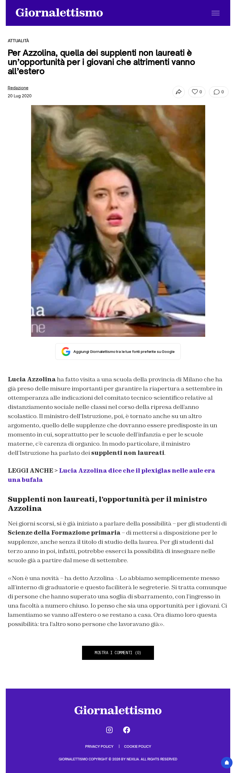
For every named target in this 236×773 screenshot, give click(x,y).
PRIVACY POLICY (99, 746)
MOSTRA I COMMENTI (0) (118, 652)
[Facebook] (126, 730)
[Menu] (215, 13)
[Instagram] (109, 730)
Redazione (18, 87)
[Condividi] (178, 92)
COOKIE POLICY (137, 746)
